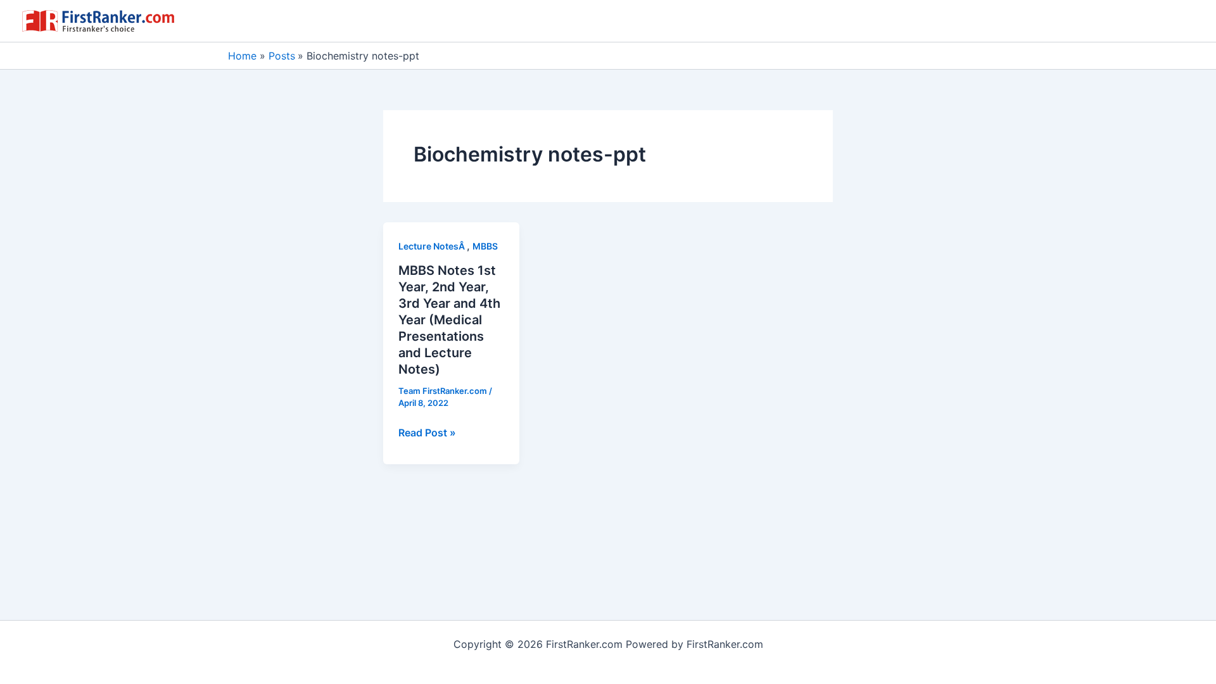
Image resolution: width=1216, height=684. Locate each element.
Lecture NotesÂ (432, 246)
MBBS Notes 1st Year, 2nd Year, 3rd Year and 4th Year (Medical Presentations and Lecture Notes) (449, 320)
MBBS (485, 246)
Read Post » (427, 433)
